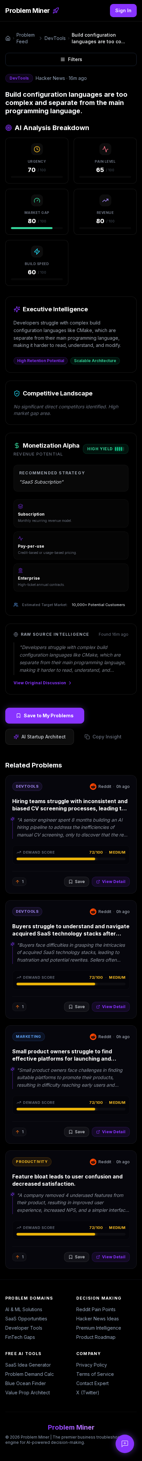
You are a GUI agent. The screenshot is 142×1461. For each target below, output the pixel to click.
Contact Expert (92, 1383)
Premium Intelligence (98, 1328)
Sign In (123, 10)
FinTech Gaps (20, 1337)
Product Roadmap (96, 1337)
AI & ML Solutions (23, 1309)
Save (80, 881)
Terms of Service (95, 1374)
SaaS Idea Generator (28, 1365)
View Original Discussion (40, 682)
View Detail (113, 881)
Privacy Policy (91, 1365)
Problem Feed (26, 38)
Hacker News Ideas (97, 1318)
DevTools (55, 38)
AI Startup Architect (43, 736)
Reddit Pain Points (96, 1309)
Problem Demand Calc (29, 1374)
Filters (75, 59)
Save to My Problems (49, 715)
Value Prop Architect (27, 1392)
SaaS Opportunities (26, 1318)
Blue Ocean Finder (25, 1383)
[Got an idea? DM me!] (125, 1444)
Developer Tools (23, 1328)
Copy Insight (107, 736)
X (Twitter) (87, 1392)
